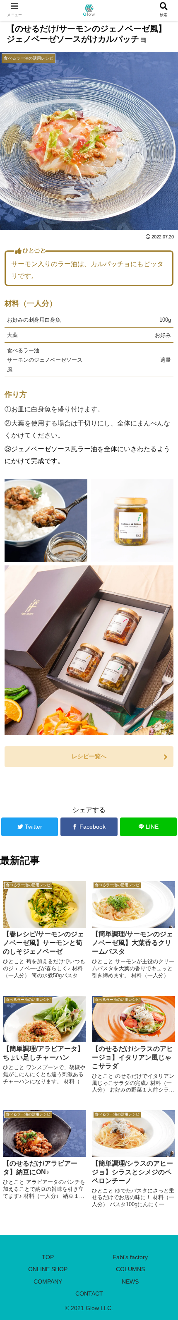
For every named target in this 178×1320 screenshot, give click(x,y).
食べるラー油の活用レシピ (39, 785)
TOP (48, 1257)
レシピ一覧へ (89, 756)
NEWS (130, 1281)
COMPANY (48, 1281)
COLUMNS (130, 1269)
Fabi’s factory (130, 1257)
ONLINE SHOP (47, 1269)
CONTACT (89, 1293)
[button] (160, 913)
